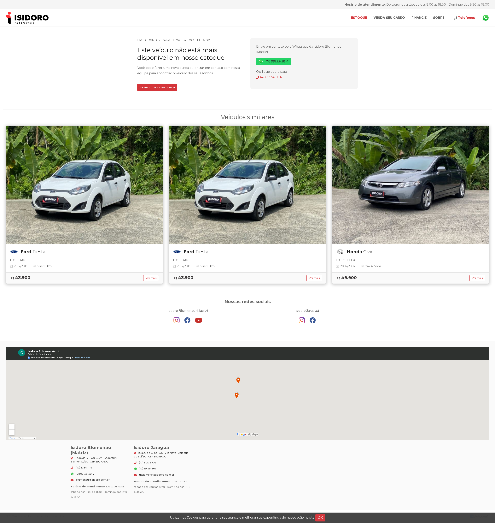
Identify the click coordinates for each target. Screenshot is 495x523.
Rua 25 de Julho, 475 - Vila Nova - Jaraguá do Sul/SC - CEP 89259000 (161, 454)
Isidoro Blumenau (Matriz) (27, 18)
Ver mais (151, 278)
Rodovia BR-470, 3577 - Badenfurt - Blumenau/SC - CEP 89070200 (94, 459)
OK (320, 518)
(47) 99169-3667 (148, 468)
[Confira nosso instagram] (177, 320)
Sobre (438, 18)
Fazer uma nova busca (157, 87)
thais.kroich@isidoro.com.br (156, 474)
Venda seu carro (389, 18)
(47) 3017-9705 (147, 462)
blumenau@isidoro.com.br (92, 479)
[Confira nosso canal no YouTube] (198, 320)
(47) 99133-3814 (276, 61)
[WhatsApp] (485, 18)
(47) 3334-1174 (270, 77)
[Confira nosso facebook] (187, 320)
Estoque (359, 18)
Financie (419, 18)
